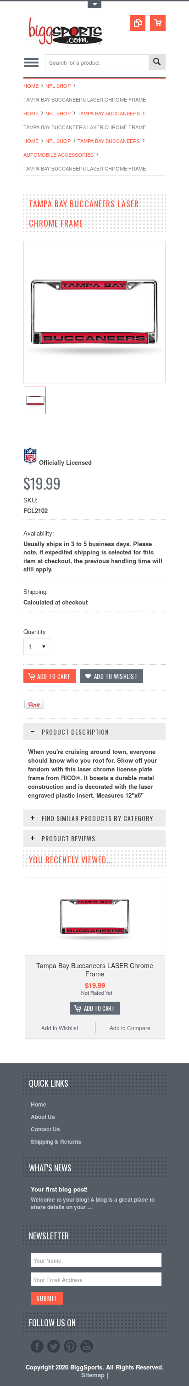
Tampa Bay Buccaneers (109, 113)
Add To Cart (99, 1008)
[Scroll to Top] (24, 1049)
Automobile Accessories (58, 154)
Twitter (53, 1346)
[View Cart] (158, 23)
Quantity (34, 631)
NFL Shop (58, 85)
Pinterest (70, 1346)
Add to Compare (130, 1028)
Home (31, 85)
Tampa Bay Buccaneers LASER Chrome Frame (94, 969)
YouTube (86, 1346)
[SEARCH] (157, 63)
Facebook (37, 1346)
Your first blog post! (59, 1189)
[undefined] (94, 380)
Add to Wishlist (59, 1028)
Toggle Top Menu (94, 4)
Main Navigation (31, 62)
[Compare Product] (137, 23)
